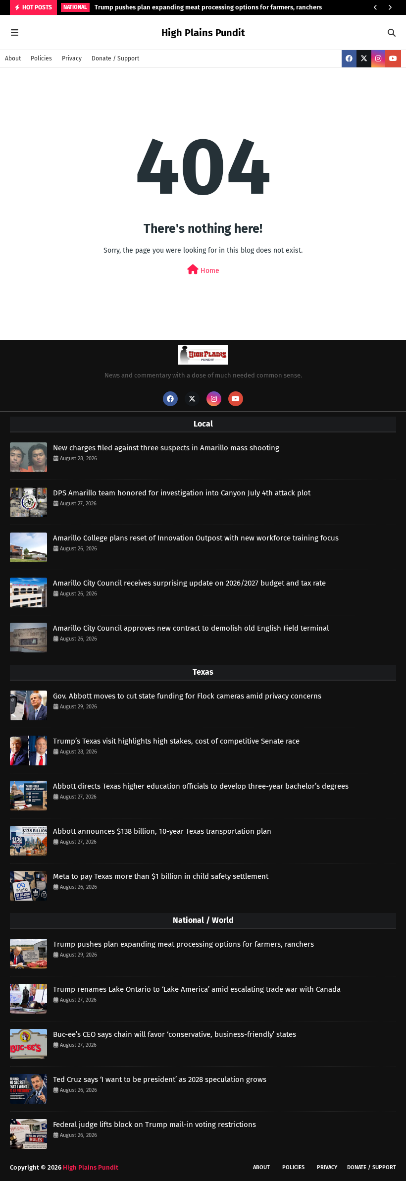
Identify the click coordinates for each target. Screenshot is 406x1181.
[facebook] (349, 58)
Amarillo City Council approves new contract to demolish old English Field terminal (191, 628)
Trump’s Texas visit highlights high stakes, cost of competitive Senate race (176, 741)
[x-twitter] (363, 58)
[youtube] (393, 58)
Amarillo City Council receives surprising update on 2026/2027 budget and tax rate (189, 583)
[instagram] (378, 58)
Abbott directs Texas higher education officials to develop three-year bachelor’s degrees (201, 786)
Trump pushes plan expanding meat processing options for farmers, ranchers (208, 7)
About (13, 58)
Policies (41, 58)
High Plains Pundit (203, 33)
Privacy (72, 58)
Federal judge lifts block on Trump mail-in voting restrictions (154, 1124)
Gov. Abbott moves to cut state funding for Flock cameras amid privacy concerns (187, 696)
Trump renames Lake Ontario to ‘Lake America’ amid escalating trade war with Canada (197, 989)
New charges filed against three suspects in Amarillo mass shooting (166, 447)
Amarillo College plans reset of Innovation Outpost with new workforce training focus (196, 538)
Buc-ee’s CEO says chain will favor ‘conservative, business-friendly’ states (174, 1034)
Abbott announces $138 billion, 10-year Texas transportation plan (162, 831)
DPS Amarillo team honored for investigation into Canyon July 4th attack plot (181, 492)
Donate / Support (115, 58)
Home (209, 271)
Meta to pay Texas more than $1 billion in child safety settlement (160, 876)
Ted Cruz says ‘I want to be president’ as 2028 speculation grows (159, 1079)
